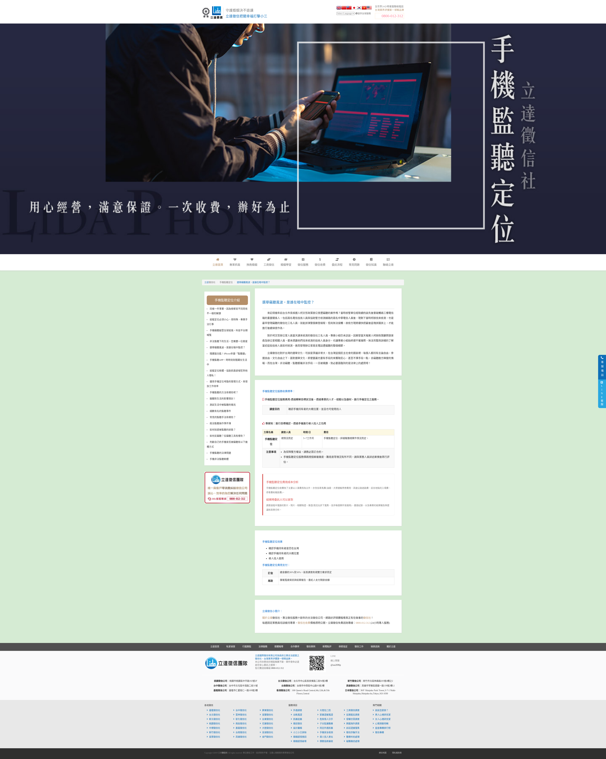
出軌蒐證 (297, 715)
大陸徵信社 (267, 728)
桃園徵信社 (214, 723)
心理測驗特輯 (381, 723)
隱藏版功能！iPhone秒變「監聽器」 (228, 353)
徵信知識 (371, 264)
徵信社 (367, 617)
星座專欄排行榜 (383, 728)
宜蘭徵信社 (267, 715)
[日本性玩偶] (354, 8)
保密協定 (343, 646)
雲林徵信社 (241, 715)
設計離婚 (297, 728)
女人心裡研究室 (383, 719)
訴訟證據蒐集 (352, 728)
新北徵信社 (214, 719)
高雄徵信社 (241, 737)
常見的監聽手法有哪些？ (223, 417)
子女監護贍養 (326, 723)
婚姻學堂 (286, 264)
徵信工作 (359, 646)
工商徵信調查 (352, 710)
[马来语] (369, 8)
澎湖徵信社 (267, 732)
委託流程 (337, 264)
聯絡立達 (388, 264)
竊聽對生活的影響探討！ (223, 398)
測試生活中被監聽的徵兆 (223, 404)
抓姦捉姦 (297, 719)
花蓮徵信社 (267, 723)
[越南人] (364, 8)
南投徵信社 (241, 723)
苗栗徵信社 (214, 737)
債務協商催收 (326, 741)
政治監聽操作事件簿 (220, 423)
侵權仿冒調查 (352, 719)
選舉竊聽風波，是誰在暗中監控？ (227, 347)
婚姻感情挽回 (299, 737)
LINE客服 (601, 395)
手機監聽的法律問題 (220, 453)
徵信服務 (303, 264)
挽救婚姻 (252, 264)
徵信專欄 (379, 732)
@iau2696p (336, 665)
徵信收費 (320, 264)
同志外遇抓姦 (326, 728)
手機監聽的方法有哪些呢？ (224, 392)
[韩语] (359, 8)
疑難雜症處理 (352, 741)
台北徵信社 (214, 715)
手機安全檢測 (326, 732)
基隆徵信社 (214, 710)
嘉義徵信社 (241, 728)
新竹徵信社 (214, 732)
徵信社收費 (304, 623)
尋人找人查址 (326, 737)
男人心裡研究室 (383, 715)
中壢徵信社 (214, 728)
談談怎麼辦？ (381, 710)
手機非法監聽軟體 (219, 459)
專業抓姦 (234, 264)
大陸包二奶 (325, 710)
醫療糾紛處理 (352, 737)
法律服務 (262, 646)
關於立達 (267, 617)
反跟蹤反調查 (352, 715)
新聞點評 (327, 646)
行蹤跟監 (246, 646)
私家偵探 (230, 646)
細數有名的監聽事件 (220, 411)
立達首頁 (214, 646)
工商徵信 (269, 264)
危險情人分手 (326, 719)
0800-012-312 (392, 16)
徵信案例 (310, 646)
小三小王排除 (299, 732)
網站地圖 (382, 753)
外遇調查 (297, 710)
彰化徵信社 (241, 719)
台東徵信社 (267, 719)
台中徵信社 (241, 710)
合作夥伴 (295, 646)
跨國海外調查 (352, 723)
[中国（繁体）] (349, 8)
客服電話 (602, 369)
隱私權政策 (397, 753)
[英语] (339, 8)
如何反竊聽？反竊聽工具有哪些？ (227, 436)
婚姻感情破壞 (299, 741)
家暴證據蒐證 (326, 715)
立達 (209, 282)
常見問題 (354, 264)
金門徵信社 (267, 737)
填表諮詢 (375, 646)
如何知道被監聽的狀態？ (223, 429)
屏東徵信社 (267, 710)
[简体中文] (344, 8)
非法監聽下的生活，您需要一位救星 (229, 341)
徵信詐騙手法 (352, 732)
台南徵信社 (241, 732)
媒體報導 (278, 646)
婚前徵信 (297, 723)
